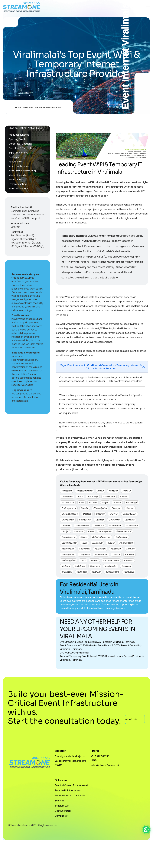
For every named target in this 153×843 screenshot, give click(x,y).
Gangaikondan (68, 537)
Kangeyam (84, 554)
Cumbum (66, 525)
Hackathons (15, 179)
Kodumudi (95, 566)
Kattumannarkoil (111, 560)
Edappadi (78, 531)
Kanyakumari (101, 554)
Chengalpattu (100, 508)
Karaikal (116, 554)
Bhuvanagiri (131, 502)
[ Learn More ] (80, 469)
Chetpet (87, 513)
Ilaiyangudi (97, 542)
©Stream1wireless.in (19, 825)
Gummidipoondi (69, 542)
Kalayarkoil (84, 548)
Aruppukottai (68, 502)
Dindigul (65, 531)
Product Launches (19, 134)
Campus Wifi (62, 816)
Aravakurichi (109, 496)
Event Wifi (60, 800)
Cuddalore (129, 519)
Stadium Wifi (62, 805)
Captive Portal (63, 811)
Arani (79, 496)
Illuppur (110, 542)
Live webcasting (18, 184)
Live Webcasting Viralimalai (74, 652)
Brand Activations (18, 188)
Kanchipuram (68, 554)
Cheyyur (113, 513)
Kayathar (128, 560)
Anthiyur (127, 490)
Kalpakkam (116, 548)
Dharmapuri (131, 525)
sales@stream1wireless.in (105, 765)
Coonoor (99, 519)
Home (18, 107)
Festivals (14, 157)
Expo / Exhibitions (18, 152)
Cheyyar (100, 513)
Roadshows (15, 161)
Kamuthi (130, 548)
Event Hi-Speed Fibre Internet (71, 785)
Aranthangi (92, 496)
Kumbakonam (112, 571)
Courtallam (114, 519)
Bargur (105, 502)
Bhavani (117, 502)
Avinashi (93, 502)
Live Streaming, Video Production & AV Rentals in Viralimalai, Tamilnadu (97, 641)
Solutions (28, 107)
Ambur (100, 490)
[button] (146, 829)
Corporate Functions (20, 143)
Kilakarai (66, 566)
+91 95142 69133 (100, 756)
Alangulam (67, 490)
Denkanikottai (82, 525)
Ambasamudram (84, 490)
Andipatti (113, 490)
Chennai (130, 508)
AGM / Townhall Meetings (23, 170)
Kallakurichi (100, 548)
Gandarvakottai (123, 531)
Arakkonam (67, 496)
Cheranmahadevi (70, 513)
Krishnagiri (67, 571)
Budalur (84, 508)
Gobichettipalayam (101, 537)
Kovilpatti (126, 566)
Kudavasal (82, 571)
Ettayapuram (105, 531)
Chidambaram (129, 513)
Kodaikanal (80, 566)
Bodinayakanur (69, 508)
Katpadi (94, 560)
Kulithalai (96, 571)
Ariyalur (123, 496)
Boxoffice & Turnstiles (21, 148)
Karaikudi (129, 554)
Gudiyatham (121, 537)
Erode (91, 531)
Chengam (116, 508)
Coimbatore (84, 519)
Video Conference (19, 166)
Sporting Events (17, 139)
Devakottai (99, 525)
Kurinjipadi (129, 571)
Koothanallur (111, 566)
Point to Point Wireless (68, 790)
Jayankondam (126, 542)
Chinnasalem (68, 519)
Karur (83, 560)
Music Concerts (18, 175)
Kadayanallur (68, 548)
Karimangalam (68, 560)
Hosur (84, 542)
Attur (81, 502)
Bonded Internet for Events (70, 795)
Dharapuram (115, 525)
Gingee (83, 537)
